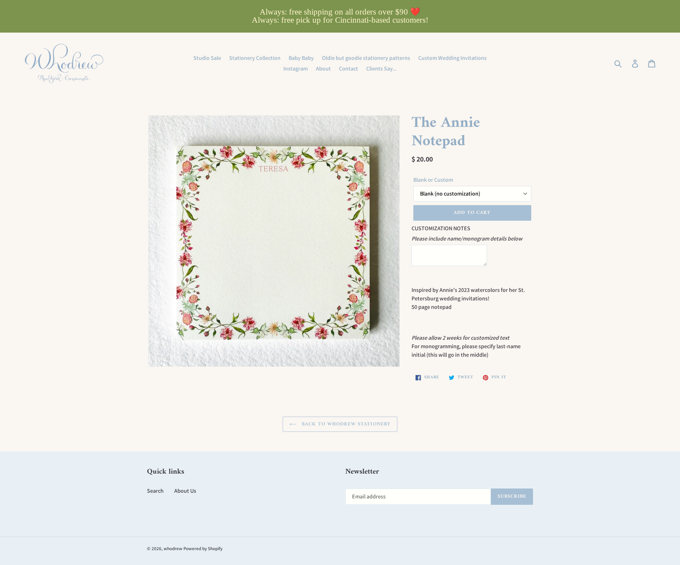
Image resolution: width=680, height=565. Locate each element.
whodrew (173, 549)
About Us (185, 491)
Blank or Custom (433, 179)
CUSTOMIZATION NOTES (441, 228)
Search (155, 491)
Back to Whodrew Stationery (345, 424)
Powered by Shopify (202, 549)
